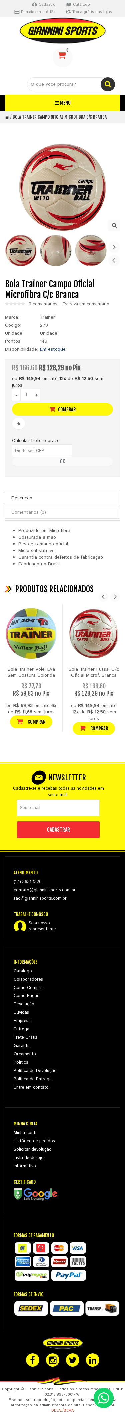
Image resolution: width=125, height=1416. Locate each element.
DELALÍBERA (62, 1410)
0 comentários (43, 304)
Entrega (21, 1029)
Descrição (21, 498)
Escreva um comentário (86, 304)
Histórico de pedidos (34, 1141)
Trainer (47, 317)
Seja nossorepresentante (42, 926)
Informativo (25, 1166)
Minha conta (26, 1133)
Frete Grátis (25, 1037)
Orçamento (25, 1054)
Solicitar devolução (33, 1149)
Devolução (24, 1004)
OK (62, 461)
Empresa (22, 1021)
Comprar (66, 409)
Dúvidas (21, 1012)
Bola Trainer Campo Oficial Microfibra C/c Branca (60, 117)
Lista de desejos (30, 1158)
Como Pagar (26, 996)
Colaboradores (28, 979)
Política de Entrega (33, 1079)
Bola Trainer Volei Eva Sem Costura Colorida (31, 672)
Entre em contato (31, 1087)
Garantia (22, 1046)
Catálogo (23, 971)
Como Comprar (29, 988)
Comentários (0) (28, 512)
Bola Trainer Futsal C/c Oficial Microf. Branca (94, 672)
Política (21, 1062)
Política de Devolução (35, 1071)
